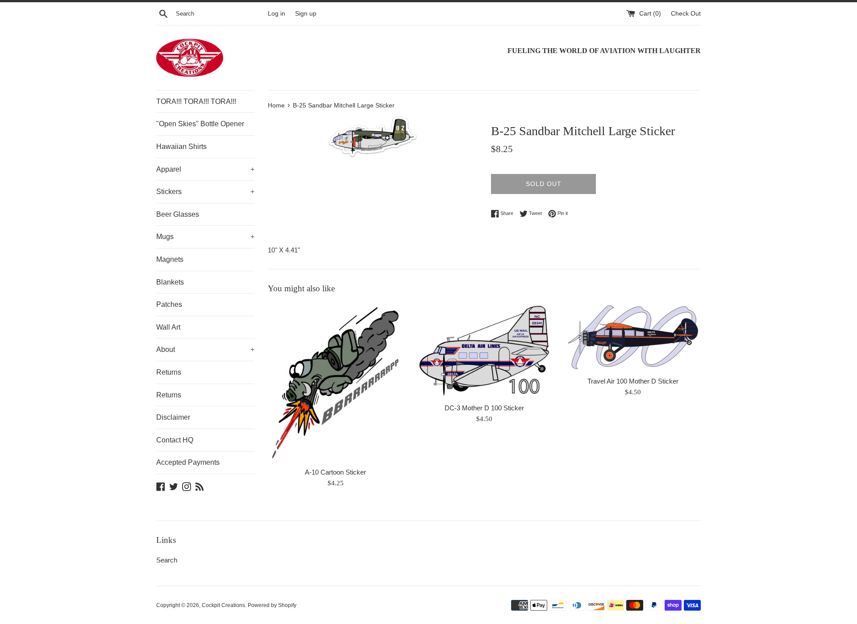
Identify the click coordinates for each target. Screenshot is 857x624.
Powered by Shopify (272, 605)
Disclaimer (173, 417)
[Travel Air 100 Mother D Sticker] (633, 337)
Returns (168, 372)
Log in (276, 13)
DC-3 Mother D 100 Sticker (484, 408)
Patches (169, 304)
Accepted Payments (188, 462)
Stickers (205, 191)
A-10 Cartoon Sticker (335, 472)
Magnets (169, 259)
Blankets (170, 282)
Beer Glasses (177, 214)
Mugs (205, 236)
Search (166, 560)
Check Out (686, 13)
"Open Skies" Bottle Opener (200, 124)
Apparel (205, 169)
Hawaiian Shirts (181, 146)
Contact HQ (174, 440)
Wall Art (168, 327)
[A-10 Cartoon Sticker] (335, 383)
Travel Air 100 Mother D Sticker (632, 381)
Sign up (305, 13)
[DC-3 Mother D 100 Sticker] (484, 350)
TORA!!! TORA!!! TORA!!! (196, 101)
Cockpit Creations (223, 605)
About (205, 349)
